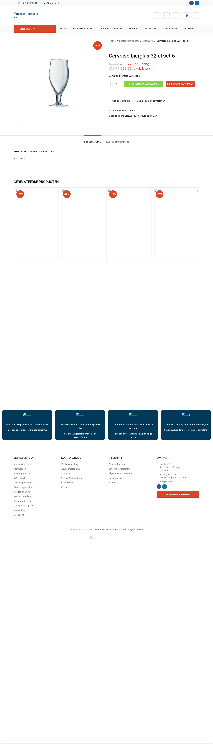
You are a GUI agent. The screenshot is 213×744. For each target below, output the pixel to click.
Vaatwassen (20, 468)
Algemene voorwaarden (121, 473)
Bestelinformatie (117, 464)
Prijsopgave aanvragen (180, 83)
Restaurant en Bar (129, 40)
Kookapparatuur (22, 473)
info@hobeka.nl (51, 3)
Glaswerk (148, 40)
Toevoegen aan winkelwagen (144, 83)
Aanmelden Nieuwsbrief (179, 494)
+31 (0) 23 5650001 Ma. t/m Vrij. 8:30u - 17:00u (173, 476)
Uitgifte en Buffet (22, 491)
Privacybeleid (115, 477)
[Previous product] (111, 47)
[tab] (92, 140)
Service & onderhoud (71, 477)
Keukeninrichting (69, 464)
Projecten (66, 473)
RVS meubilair (20, 477)
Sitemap (113, 482)
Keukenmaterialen (23, 496)
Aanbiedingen (20, 510)
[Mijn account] (196, 15)
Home (112, 40)
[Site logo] (27, 15)
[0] (186, 15)
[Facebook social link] (191, 3)
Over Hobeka (68, 482)
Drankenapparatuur (23, 487)
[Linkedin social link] (197, 3)
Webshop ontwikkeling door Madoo (128, 529)
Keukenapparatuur (23, 482)
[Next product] (118, 47)
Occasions (19, 514)
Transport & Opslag (24, 505)
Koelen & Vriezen (22, 464)
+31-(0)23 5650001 (27, 3)
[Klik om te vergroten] (20, 123)
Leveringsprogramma (120, 468)
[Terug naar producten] (114, 47)
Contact (65, 487)
